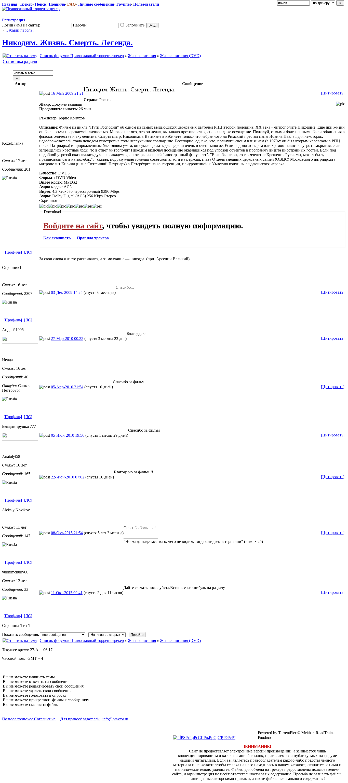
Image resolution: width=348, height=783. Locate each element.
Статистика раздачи (20, 61)
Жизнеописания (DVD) (180, 55)
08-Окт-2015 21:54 (67, 533)
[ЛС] (28, 252)
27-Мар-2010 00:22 (67, 338)
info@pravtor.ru (115, 719)
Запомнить (134, 25)
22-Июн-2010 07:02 (67, 477)
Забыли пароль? (20, 30)
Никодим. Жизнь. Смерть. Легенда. (67, 42)
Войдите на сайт (72, 225)
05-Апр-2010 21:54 (67, 387)
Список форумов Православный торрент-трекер (82, 55)
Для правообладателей (80, 719)
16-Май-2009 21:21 (67, 93)
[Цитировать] (332, 93)
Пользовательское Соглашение (29, 719)
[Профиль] (13, 252)
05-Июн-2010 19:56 (67, 435)
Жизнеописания (142, 55)
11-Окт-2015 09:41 (67, 592)
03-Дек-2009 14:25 (67, 292)
